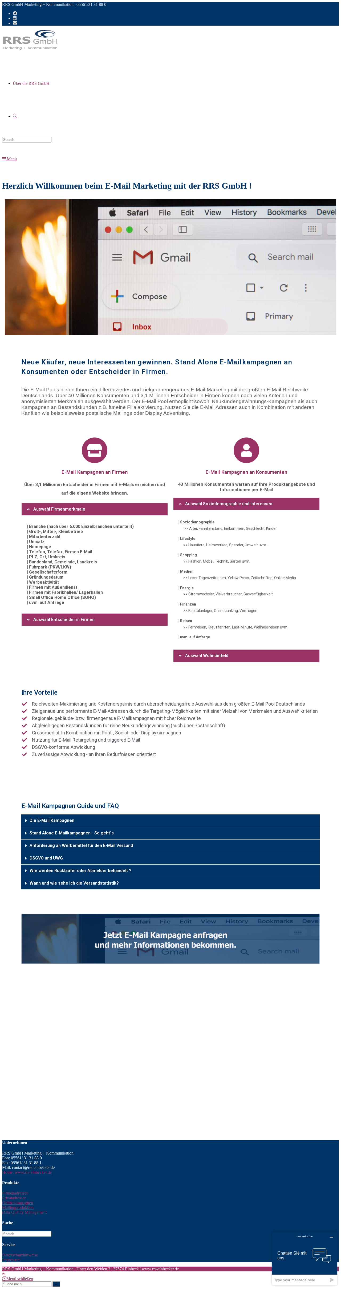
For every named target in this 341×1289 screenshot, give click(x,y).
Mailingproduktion (18, 1207)
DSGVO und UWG (46, 858)
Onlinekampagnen (17, 1202)
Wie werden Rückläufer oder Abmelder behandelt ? (80, 870)
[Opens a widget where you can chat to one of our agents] (304, 1258)
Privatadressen (14, 1198)
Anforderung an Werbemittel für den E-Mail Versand (81, 845)
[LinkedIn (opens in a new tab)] (15, 18)
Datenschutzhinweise (20, 1255)
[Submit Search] (56, 1284)
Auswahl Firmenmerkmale (59, 509)
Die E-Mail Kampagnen (52, 820)
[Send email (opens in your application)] (15, 23)
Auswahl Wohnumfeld (206, 655)
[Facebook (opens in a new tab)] (15, 13)
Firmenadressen (15, 1193)
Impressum (11, 1260)
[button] (95, 509)
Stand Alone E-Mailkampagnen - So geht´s (72, 833)
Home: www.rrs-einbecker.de (27, 1172)
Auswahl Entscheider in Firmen (64, 619)
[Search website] (15, 116)
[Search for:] (26, 139)
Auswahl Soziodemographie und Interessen (228, 503)
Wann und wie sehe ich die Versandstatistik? (74, 883)
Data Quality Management (24, 1212)
